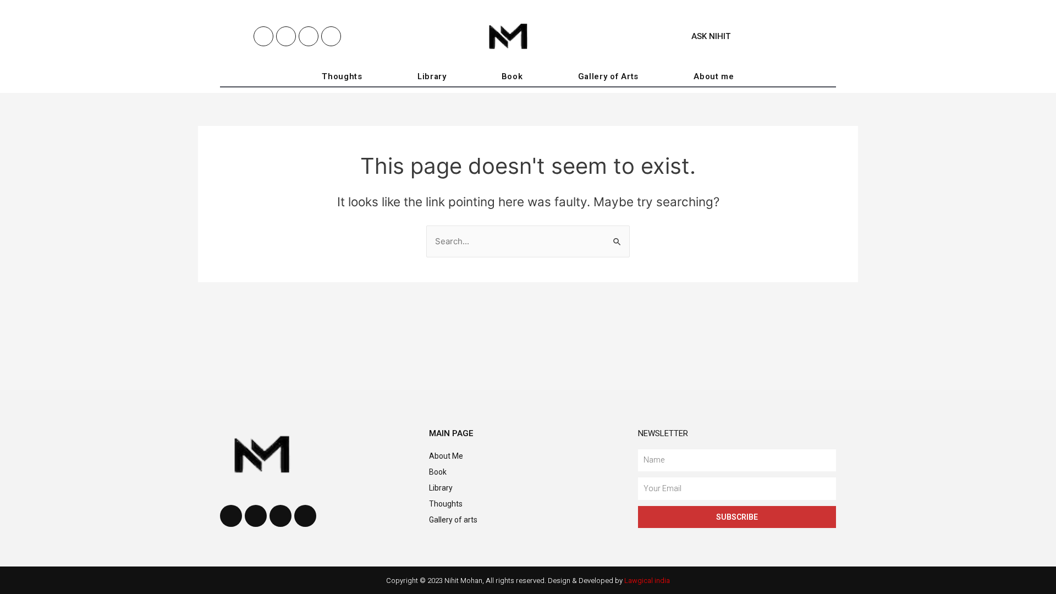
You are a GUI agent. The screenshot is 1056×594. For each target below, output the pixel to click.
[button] (706, 36)
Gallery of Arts (608, 76)
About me (714, 76)
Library (432, 76)
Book (512, 76)
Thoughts (342, 76)
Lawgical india (647, 580)
